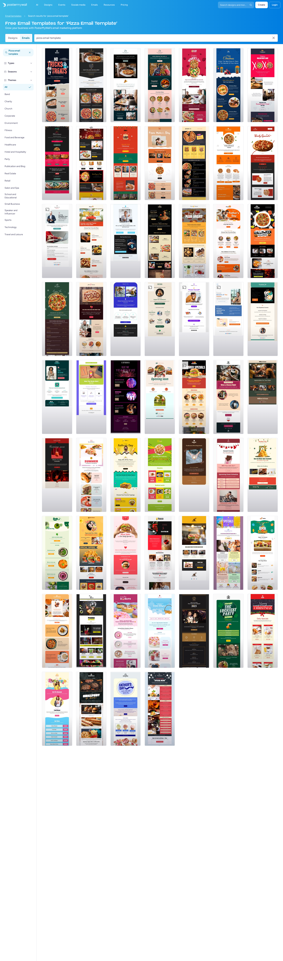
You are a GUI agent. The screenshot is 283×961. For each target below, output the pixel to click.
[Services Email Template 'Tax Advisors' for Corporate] (262, 319)
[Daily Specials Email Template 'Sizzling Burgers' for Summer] (194, 397)
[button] (31, 63)
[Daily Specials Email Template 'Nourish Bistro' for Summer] (91, 475)
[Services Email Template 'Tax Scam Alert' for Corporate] (91, 397)
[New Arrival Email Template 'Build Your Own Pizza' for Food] (160, 241)
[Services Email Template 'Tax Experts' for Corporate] (57, 241)
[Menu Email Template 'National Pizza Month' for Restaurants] (125, 85)
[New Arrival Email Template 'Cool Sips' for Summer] (228, 553)
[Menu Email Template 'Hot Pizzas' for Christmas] (57, 319)
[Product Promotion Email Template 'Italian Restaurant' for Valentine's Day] (262, 85)
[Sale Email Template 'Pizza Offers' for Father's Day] (228, 241)
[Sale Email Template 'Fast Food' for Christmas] (125, 163)
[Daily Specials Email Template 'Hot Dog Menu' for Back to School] (262, 553)
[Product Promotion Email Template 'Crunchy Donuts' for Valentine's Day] (125, 631)
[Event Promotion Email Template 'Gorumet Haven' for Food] (228, 397)
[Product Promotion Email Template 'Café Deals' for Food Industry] (194, 553)
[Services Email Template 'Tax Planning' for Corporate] (125, 241)
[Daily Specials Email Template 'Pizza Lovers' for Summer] (194, 241)
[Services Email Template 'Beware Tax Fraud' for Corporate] (125, 319)
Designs (12, 37)
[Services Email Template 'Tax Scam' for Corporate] (57, 397)
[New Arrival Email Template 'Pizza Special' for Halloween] (262, 241)
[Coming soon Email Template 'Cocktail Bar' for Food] (57, 475)
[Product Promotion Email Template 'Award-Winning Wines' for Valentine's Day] (160, 553)
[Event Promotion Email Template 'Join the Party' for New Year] (125, 397)
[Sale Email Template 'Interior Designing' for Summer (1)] (57, 631)
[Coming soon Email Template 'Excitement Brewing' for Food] (194, 475)
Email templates (13, 16)
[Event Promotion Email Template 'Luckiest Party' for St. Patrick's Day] (228, 631)
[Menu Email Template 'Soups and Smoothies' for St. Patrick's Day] (57, 553)
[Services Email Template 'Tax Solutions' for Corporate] (160, 319)
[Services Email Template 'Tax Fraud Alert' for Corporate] (228, 319)
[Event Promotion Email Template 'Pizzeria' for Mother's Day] (160, 163)
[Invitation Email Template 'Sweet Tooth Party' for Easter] (160, 631)
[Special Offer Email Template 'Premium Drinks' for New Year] (91, 631)
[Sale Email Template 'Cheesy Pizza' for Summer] (91, 241)
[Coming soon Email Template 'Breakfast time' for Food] (160, 397)
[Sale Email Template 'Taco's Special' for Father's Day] (125, 475)
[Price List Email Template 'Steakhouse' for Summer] (57, 709)
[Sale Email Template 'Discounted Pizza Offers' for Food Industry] (194, 163)
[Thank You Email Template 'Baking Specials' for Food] (262, 397)
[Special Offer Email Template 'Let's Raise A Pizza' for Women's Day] (194, 85)
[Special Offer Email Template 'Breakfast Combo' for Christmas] (262, 631)
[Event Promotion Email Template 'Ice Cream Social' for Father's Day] (125, 709)
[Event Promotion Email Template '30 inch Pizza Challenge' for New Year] (91, 85)
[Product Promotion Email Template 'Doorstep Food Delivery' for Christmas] (228, 85)
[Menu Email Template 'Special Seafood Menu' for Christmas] (160, 709)
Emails (25, 37)
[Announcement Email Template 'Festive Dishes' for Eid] (262, 475)
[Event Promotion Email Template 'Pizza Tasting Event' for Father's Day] (91, 319)
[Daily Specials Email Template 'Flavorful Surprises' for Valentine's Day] (125, 553)
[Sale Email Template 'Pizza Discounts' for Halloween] (57, 85)
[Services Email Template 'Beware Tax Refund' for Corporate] (194, 319)
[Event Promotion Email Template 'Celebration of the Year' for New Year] (194, 631)
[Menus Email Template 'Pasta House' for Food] (160, 475)
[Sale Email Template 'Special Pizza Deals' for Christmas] (57, 163)
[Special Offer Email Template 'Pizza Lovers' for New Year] (91, 163)
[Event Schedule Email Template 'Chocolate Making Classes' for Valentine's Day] (228, 475)
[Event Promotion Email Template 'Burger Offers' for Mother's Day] (91, 553)
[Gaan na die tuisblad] (13, 5)
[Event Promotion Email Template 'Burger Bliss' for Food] (91, 709)
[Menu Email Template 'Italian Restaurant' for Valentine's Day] (160, 85)
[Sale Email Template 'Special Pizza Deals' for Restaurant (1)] (228, 163)
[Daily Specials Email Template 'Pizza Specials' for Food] (262, 163)
